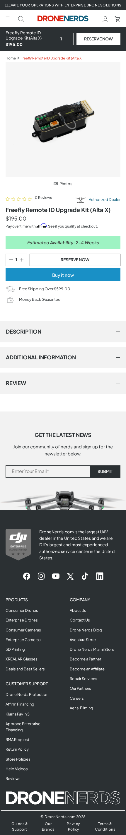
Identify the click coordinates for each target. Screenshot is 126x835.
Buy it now (63, 275)
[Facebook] (26, 576)
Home (11, 58)
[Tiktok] (84, 576)
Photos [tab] (65, 183)
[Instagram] (41, 576)
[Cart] (117, 18)
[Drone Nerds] (63, 18)
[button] (9, 18)
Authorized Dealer (104, 199)
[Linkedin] (99, 576)
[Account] (105, 18)
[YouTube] (55, 576)
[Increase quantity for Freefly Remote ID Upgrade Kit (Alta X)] (69, 39)
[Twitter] (70, 576)
